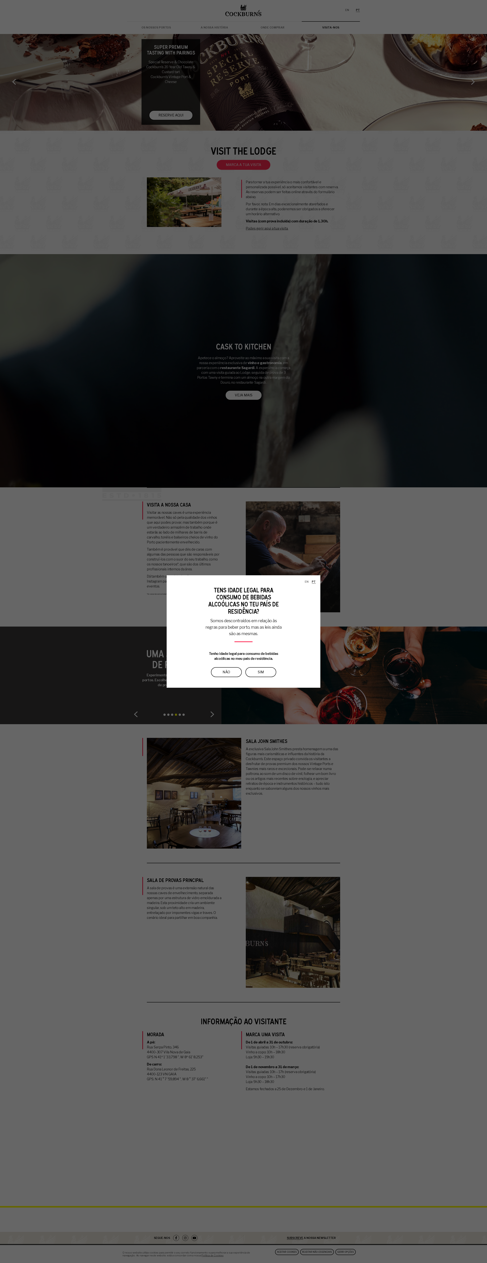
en (307, 581)
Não (226, 672)
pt (314, 581)
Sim (261, 672)
